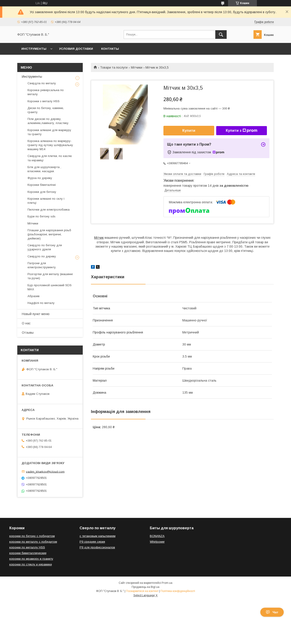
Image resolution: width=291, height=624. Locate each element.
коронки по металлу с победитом (33, 541)
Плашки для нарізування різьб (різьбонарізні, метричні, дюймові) (49, 234)
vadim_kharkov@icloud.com (45, 471)
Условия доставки (76, 48)
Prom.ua (167, 582)
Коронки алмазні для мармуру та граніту (49, 132)
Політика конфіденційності (178, 591)
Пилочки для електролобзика (49, 209)
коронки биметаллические (27, 553)
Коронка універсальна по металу (46, 92)
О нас (26, 323)
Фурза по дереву (40, 178)
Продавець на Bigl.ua (145, 587)
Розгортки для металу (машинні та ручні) (50, 276)
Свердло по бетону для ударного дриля (45, 247)
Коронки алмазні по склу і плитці (46, 200)
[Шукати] (221, 34)
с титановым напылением (97, 536)
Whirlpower (157, 541)
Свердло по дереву (42, 256)
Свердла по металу (42, 83)
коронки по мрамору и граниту (31, 558)
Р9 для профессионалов (97, 547)
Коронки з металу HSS (44, 101)
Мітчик (99, 237)
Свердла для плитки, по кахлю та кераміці (50, 158)
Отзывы (28, 332)
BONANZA (157, 536)
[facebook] (93, 267)
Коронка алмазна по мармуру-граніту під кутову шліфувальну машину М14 (50, 145)
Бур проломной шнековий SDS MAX (50, 287)
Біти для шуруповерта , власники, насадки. (44, 169)
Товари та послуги (114, 67)
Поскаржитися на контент (142, 591)
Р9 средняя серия (92, 541)
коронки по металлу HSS (27, 547)
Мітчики (136, 67)
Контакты (110, 48)
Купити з (233, 130)
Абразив (34, 296)
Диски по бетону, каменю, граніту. (46, 110)
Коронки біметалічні (42, 184)
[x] (98, 267)
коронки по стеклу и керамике (30, 564)
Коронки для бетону (42, 192)
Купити (188, 130)
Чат (275, 612)
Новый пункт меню (36, 314)
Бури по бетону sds (41, 216)
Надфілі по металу (41, 303)
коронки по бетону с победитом (32, 536)
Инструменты (33, 48)
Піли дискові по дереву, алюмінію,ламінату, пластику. (48, 121)
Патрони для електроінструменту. (42, 265)
